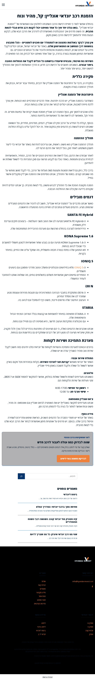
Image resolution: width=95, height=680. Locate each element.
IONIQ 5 (78, 267)
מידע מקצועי (41, 592)
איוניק (91, 634)
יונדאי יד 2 (42, 634)
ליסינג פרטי (41, 627)
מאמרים (43, 589)
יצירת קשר (42, 585)
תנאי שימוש (41, 600)
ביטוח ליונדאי (70, 494)
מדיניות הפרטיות (40, 603)
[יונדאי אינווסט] (84, 4)
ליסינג (43, 623)
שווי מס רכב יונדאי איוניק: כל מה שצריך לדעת (53, 534)
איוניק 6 (90, 623)
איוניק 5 (90, 627)
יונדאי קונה (89, 630)
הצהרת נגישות (48, 677)
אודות (44, 581)
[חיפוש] (21, 476)
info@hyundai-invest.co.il (82, 581)
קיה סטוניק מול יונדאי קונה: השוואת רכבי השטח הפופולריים (52, 520)
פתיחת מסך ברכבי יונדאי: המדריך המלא (56, 506)
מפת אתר (42, 596)
